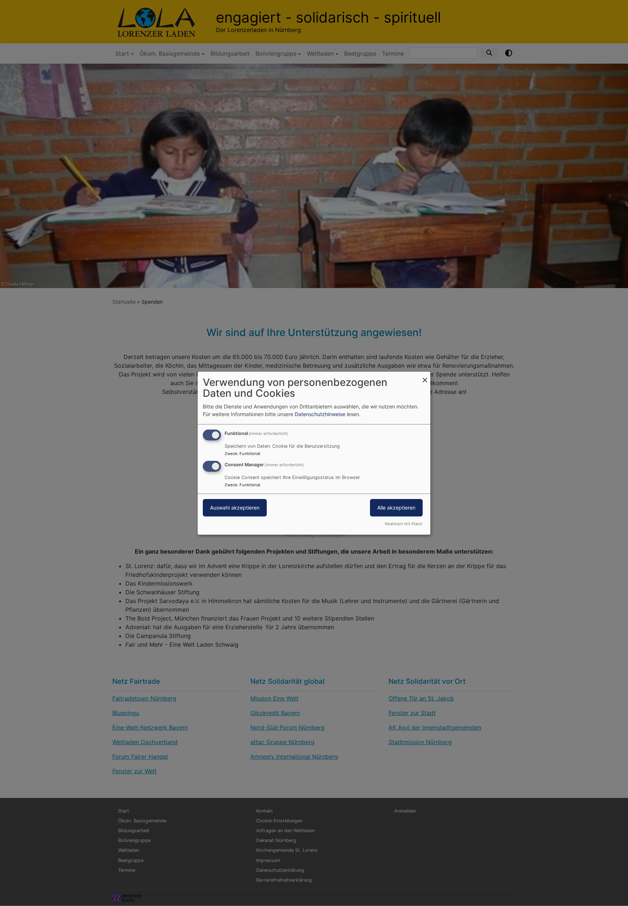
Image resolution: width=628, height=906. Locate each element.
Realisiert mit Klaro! (403, 523)
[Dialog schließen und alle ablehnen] (424, 375)
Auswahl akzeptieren (234, 507)
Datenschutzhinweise (320, 414)
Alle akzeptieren (396, 507)
